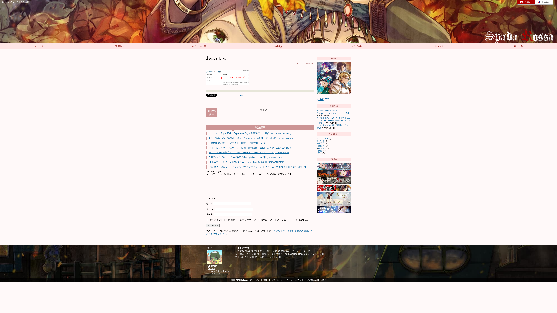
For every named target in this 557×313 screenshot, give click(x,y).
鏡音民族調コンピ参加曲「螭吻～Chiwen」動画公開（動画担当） (251, 138)
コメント (210, 198)
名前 (209, 203)
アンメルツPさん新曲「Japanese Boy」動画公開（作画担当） (250, 133)
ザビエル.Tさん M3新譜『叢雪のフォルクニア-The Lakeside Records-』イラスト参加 (333, 120)
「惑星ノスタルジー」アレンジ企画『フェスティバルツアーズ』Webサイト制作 (259, 167)
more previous (323, 98)
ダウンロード (322, 138)
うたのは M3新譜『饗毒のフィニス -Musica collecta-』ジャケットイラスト (274, 251)
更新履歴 (120, 46)
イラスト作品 (199, 46)
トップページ (41, 46)
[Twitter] (211, 268)
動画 (320, 151)
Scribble (320, 100)
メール (210, 209)
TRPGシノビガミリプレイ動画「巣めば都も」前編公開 (246, 157)
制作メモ (320, 141)
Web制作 (278, 46)
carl (218, 273)
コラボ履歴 (356, 46)
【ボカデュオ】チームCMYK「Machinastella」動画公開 (246, 162)
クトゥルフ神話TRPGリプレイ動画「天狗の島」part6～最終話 (250, 148)
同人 (320, 153)
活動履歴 (320, 146)
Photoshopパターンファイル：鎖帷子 (237, 143)
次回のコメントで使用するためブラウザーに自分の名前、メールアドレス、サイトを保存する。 (259, 220)
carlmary (224, 271)
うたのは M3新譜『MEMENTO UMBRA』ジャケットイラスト (249, 152)
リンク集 (518, 46)
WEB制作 (322, 148)
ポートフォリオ (438, 46)
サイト (209, 214)
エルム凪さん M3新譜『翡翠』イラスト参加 (258, 257)
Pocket (243, 95)
